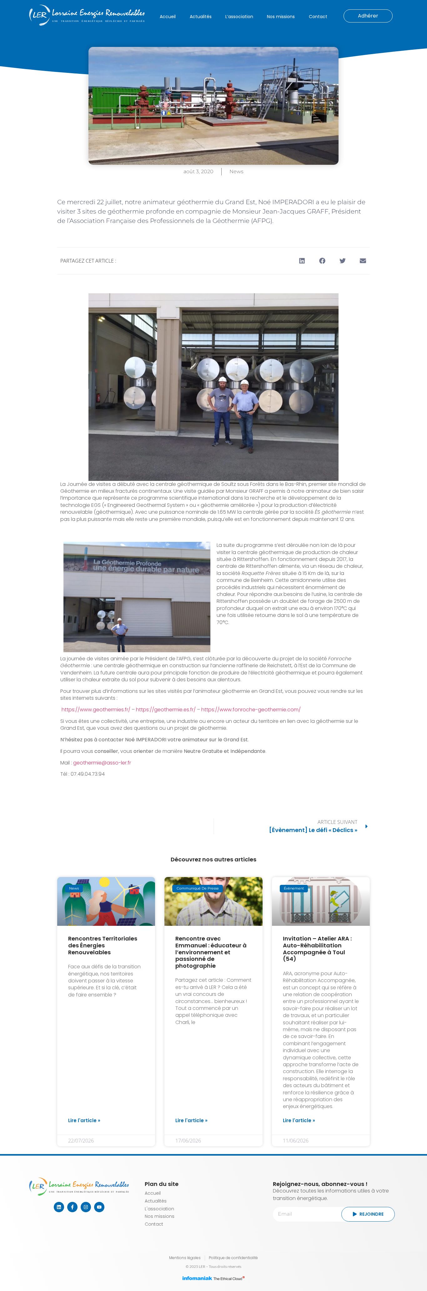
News (236, 171)
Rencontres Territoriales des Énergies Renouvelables (102, 945)
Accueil (168, 16)
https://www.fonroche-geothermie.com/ (251, 709)
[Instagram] (86, 1207)
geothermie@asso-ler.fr (102, 762)
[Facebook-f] (72, 1207)
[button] (302, 261)
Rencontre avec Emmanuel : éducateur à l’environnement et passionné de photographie (211, 952)
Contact (318, 16)
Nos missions (281, 16)
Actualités (201, 16)
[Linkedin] (59, 1207)
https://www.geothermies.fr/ (96, 709)
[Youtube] (99, 1207)
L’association (239, 16)
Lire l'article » (84, 1120)
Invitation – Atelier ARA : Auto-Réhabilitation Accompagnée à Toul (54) (317, 949)
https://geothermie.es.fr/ (166, 709)
